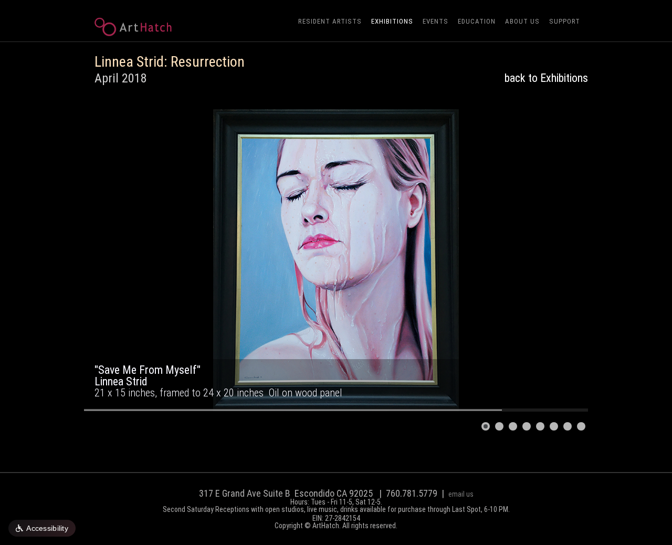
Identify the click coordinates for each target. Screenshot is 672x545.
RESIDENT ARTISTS (330, 21)
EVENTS (435, 21)
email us (461, 494)
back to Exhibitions (546, 78)
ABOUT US (522, 21)
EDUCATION (477, 21)
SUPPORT (564, 21)
